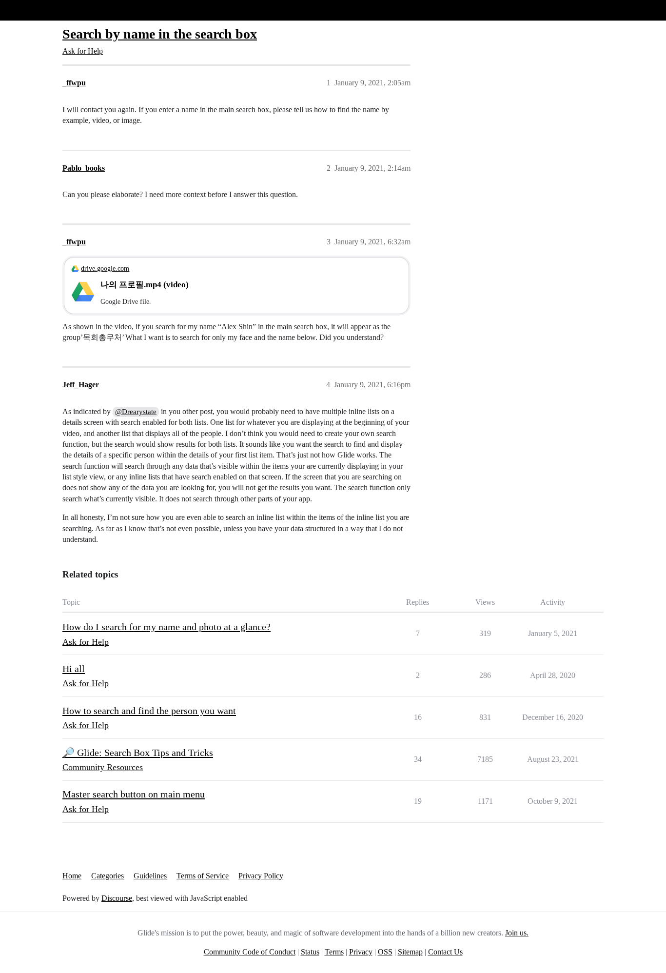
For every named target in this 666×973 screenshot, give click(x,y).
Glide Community (32, 10)
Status (310, 952)
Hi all (73, 668)
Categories (107, 876)
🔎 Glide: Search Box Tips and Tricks (137, 752)
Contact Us (445, 952)
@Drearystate (136, 412)
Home (71, 876)
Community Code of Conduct (249, 952)
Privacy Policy (260, 876)
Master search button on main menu (133, 794)
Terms (334, 952)
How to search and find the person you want (149, 710)
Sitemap (410, 952)
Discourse (116, 898)
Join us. (517, 933)
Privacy (360, 952)
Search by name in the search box (159, 33)
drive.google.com (105, 268)
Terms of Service (202, 876)
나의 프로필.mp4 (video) (144, 284)
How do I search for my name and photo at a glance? (166, 626)
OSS (385, 952)
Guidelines (150, 876)
